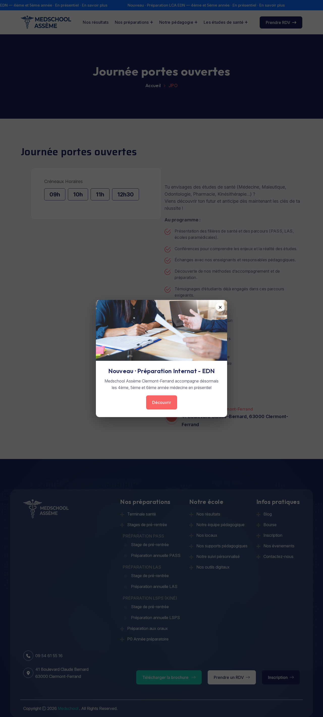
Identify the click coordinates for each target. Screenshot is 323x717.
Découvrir (161, 402)
